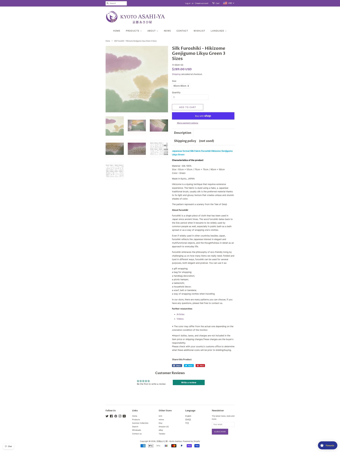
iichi (160, 416)
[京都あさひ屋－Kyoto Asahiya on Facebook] (111, 417)
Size (174, 81)
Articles (180, 314)
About (152, 30)
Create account (201, 3)
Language (218, 30)
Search (135, 427)
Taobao (162, 434)
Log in (187, 3)
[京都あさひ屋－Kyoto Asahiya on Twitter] (107, 417)
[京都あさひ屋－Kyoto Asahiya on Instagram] (119, 417)
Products (133, 30)
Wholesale (136, 430)
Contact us (137, 434)
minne (161, 419)
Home (116, 30)
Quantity (176, 92)
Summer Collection (140, 423)
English (188, 416)
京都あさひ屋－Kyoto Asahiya (169, 441)
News (167, 30)
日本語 (188, 419)
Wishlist (199, 30)
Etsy (160, 423)
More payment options (187, 123)
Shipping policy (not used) (194, 141)
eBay (161, 430)
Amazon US (164, 427)
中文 (187, 423)
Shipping (176, 74)
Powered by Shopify (191, 441)
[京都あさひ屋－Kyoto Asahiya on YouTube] (124, 417)
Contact (182, 30)
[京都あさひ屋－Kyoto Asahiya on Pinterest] (115, 417)
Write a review (188, 382)
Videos (180, 318)
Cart (217, 3)
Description (182, 133)
